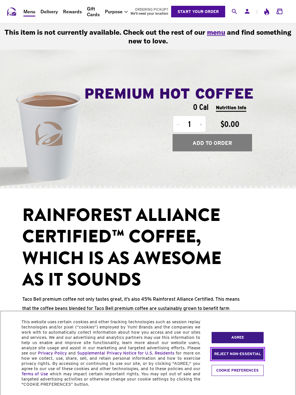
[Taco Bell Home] (11, 12)
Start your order (198, 11)
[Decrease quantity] (178, 124)
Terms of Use (34, 373)
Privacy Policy (52, 353)
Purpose (114, 11)
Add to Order (212, 143)
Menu (29, 11)
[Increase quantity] (201, 124)
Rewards (72, 11)
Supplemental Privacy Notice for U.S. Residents (125, 353)
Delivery (49, 11)
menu (216, 32)
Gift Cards (93, 11)
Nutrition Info (231, 107)
